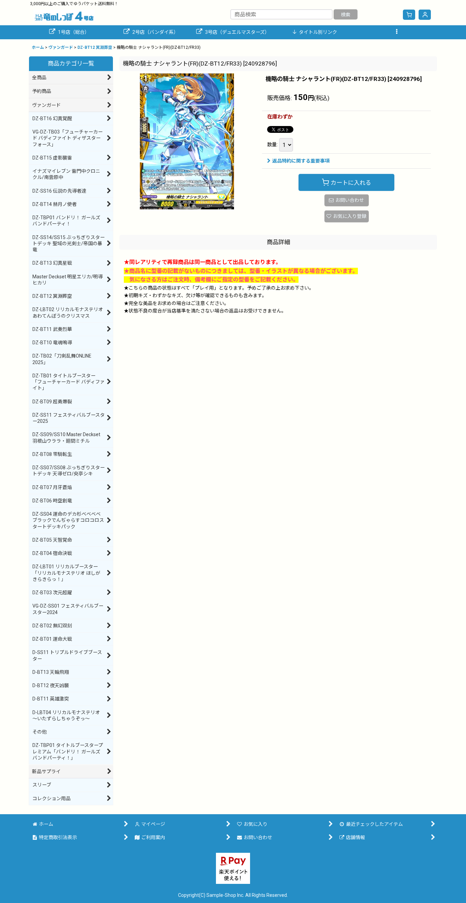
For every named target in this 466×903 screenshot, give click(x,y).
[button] (397, 32)
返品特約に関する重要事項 (301, 161)
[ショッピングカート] (409, 15)
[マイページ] (425, 15)
